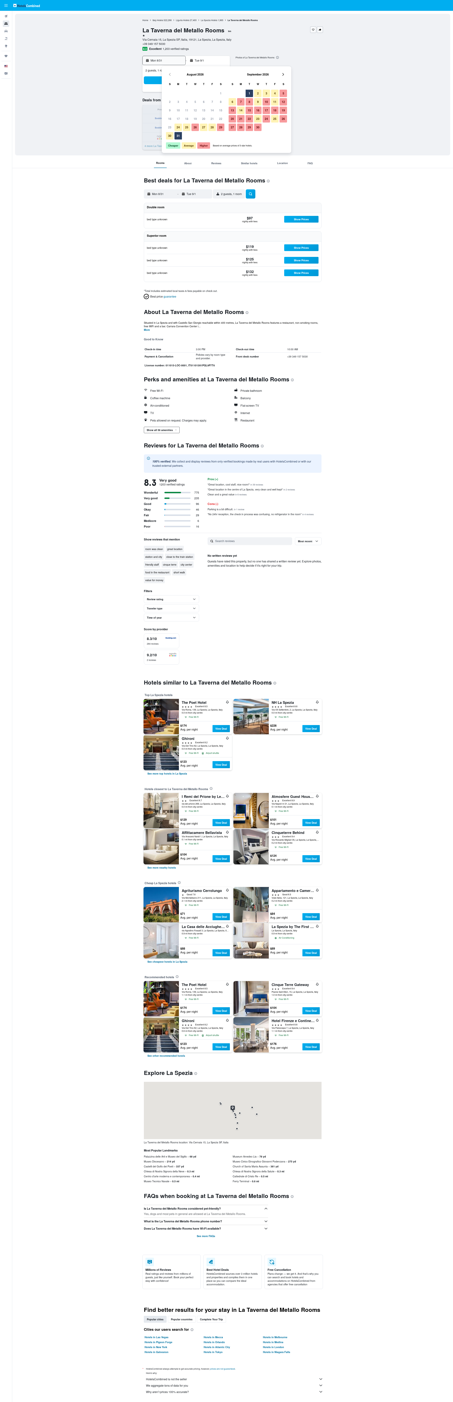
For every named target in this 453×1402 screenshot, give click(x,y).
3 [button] (178, 102)
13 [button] (203, 110)
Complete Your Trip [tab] (211, 1319)
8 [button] (221, 102)
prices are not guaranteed (222, 1368)
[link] (167, 773)
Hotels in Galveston (156, 1352)
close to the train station (179, 557)
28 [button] (212, 127)
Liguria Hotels (182, 20)
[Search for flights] (6, 16)
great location (174, 549)
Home (145, 20)
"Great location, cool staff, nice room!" (235, 484)
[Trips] (6, 56)
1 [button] (221, 93)
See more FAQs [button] (206, 1236)
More (147, 329)
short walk (179, 572)
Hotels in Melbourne (275, 1337)
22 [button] (220, 119)
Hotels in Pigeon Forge (158, 1342)
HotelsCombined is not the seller (166, 1379)
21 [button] (212, 119)
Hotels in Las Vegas (156, 1337)
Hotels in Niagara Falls (276, 1352)
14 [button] (212, 110)
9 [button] (170, 110)
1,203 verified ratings (176, 49)
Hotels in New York (156, 1347)
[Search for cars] (6, 31)
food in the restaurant (157, 572)
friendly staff (152, 564)
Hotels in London (273, 1347)
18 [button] (186, 119)
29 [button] (220, 127)
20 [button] (203, 119)
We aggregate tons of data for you (167, 1385)
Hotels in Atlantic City (217, 1347)
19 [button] (195, 119)
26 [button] (195, 127)
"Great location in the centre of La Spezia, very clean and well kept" (251, 489)
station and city (153, 557)
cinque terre (169, 564)
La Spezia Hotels (209, 20)
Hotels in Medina (273, 1342)
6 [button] (204, 102)
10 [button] (178, 110)
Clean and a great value (227, 494)
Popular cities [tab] (155, 1319)
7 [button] (212, 102)
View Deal (221, 728)
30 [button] (169, 136)
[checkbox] (161, 640)
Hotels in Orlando (214, 1342)
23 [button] (169, 127)
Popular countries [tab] (182, 1319)
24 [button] (178, 127)
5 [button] (195, 102)
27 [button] (203, 127)
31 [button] (178, 136)
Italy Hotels (158, 20)
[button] (6, 5)
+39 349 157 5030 (153, 44)
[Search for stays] (6, 23)
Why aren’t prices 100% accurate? (167, 1392)
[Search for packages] (6, 38)
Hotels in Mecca (213, 1337)
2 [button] (170, 102)
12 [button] (195, 110)
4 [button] (187, 102)
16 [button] (169, 119)
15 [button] (220, 110)
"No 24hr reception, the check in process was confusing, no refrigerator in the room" (261, 514)
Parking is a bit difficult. (226, 509)
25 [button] (186, 127)
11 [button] (186, 110)
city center (186, 564)
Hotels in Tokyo (213, 1352)
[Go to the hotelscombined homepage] (26, 5)
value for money (154, 580)
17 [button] (178, 119)
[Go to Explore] (6, 46)
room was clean (154, 549)
